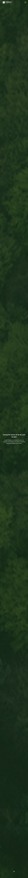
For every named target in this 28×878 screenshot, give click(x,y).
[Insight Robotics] (8, 2)
